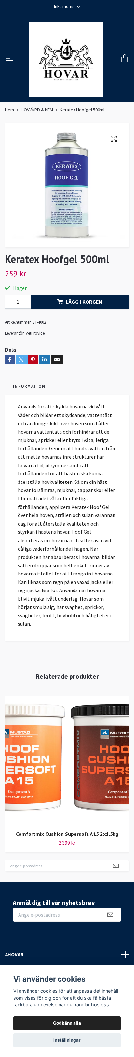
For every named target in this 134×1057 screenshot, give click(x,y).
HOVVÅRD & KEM (37, 110)
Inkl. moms (64, 6)
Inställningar (67, 1040)
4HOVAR (14, 954)
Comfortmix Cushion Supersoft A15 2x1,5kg (67, 834)
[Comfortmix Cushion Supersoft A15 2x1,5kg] (67, 760)
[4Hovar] (66, 59)
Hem (9, 110)
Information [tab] (29, 386)
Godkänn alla (67, 1023)
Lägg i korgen (84, 302)
